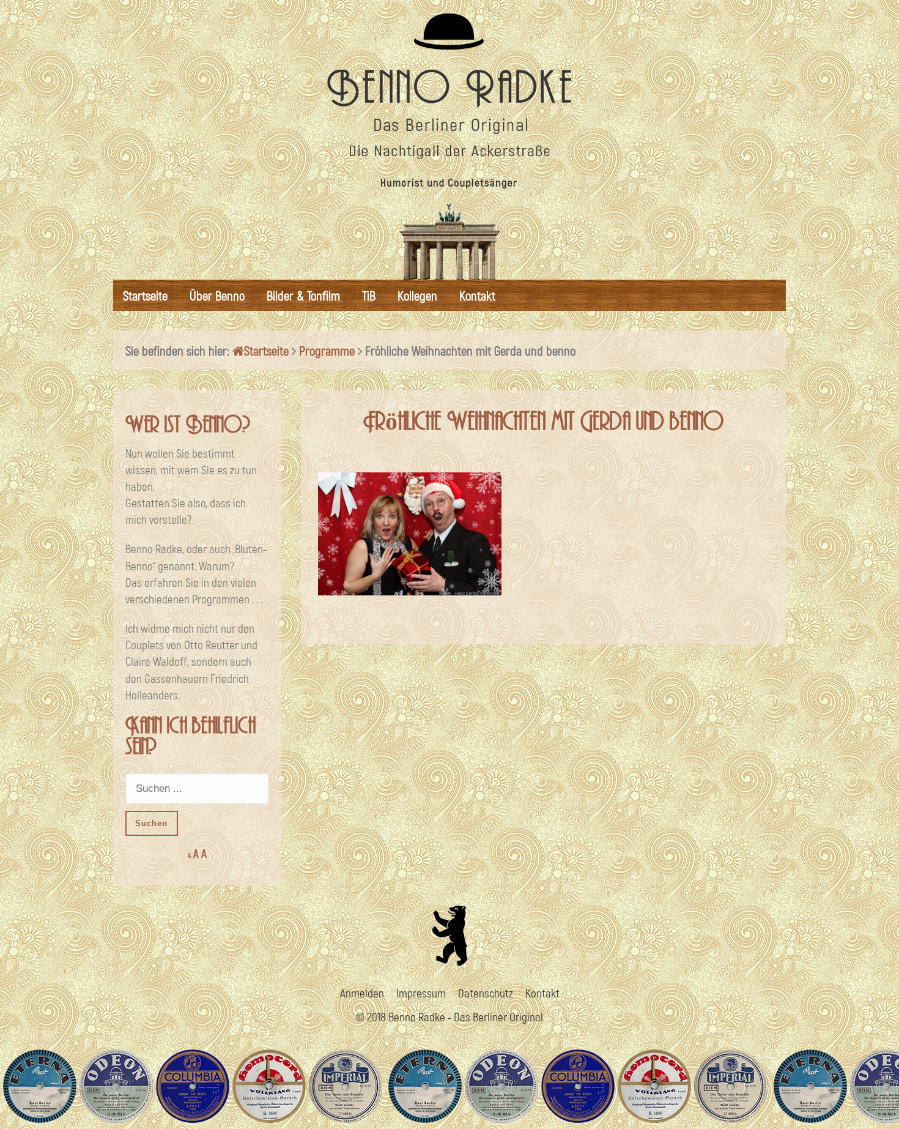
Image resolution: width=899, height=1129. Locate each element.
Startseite (145, 295)
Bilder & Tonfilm (303, 295)
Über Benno (217, 295)
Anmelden (362, 993)
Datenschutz (485, 993)
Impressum (421, 993)
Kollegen (417, 295)
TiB (369, 295)
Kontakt (477, 295)
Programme (327, 350)
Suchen (151, 823)
